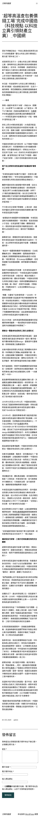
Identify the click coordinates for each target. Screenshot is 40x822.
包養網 (33, 111)
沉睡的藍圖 (6, 3)
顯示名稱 (6, 767)
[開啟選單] (37, 3)
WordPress (29, 814)
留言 (4, 749)
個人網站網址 (7, 779)
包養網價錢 (20, 512)
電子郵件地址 (8, 771)
